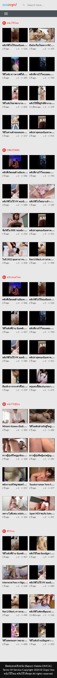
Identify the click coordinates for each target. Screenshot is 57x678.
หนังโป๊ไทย (13, 23)
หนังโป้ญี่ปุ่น (13, 404)
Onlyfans (13, 150)
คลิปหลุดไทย (14, 277)
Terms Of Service (12, 670)
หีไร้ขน (11, 531)
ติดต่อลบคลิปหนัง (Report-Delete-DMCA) (28, 666)
